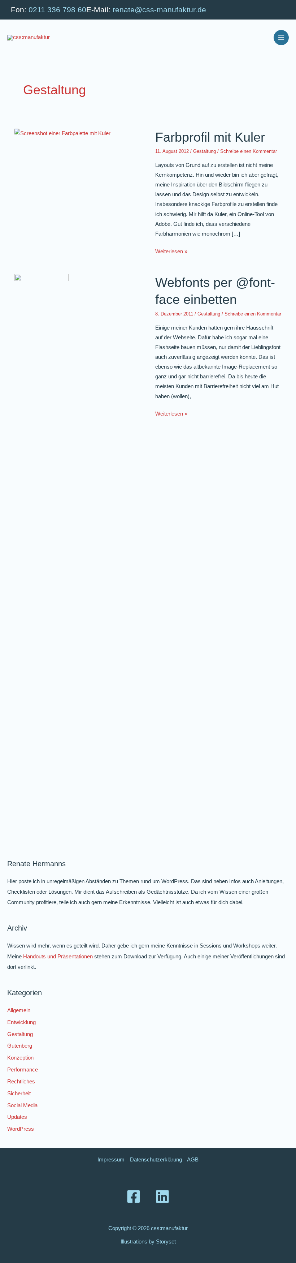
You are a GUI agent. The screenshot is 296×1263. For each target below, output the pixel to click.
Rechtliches (21, 1081)
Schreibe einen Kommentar (248, 151)
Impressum (111, 1160)
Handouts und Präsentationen (58, 956)
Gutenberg (19, 1046)
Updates (17, 1117)
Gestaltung (204, 151)
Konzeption (20, 1058)
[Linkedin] (162, 1196)
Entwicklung (21, 1022)
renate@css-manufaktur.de (159, 9)
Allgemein (18, 1010)
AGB (193, 1160)
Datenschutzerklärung (156, 1160)
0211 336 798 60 (57, 9)
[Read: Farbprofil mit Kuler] (62, 133)
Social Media (22, 1105)
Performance (22, 1070)
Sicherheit (19, 1093)
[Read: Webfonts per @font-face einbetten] (41, 544)
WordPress (20, 1129)
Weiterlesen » (171, 252)
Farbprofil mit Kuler (210, 137)
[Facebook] (133, 1196)
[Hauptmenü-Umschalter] (281, 37)
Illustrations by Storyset (148, 1242)
